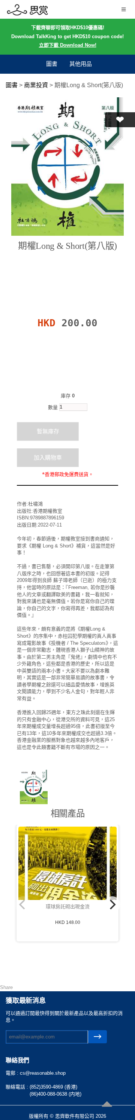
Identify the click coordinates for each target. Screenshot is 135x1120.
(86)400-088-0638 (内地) (55, 1094)
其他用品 (80, 64)
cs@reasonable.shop (43, 1073)
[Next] (112, 904)
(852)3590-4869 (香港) (53, 1087)
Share (6, 987)
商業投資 (36, 85)
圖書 (51, 64)
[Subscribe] (97, 1036)
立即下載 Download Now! (67, 45)
